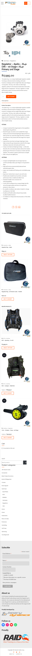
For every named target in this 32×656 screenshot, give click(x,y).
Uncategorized (5, 534)
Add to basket (11, 96)
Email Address (7, 553)
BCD (4, 338)
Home (3, 509)
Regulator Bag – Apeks (7, 247)
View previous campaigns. (10, 582)
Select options (8, 254)
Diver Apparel (5, 485)
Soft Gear (4, 528)
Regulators (13, 61)
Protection (4, 522)
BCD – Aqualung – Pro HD (7, 340)
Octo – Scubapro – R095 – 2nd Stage (10, 430)
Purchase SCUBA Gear (10, 579)
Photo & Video (5, 518)
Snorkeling (4, 525)
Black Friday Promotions (7, 476)
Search (3, 458)
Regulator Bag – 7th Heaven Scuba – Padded (12, 291)
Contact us (19, 654)
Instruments (4, 515)
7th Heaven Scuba (6, 469)
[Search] (25, 462)
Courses (3, 482)
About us (11, 654)
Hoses (3, 512)
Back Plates (5, 491)
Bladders (5, 497)
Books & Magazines (6, 479)
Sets (4, 506)
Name (5, 560)
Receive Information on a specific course (15, 577)
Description (5, 100)
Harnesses (5, 500)
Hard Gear (6, 61)
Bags (10, 245)
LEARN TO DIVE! (8, 575)
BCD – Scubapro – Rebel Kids (8, 385)
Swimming (4, 531)
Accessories (5, 245)
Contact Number (7, 567)
